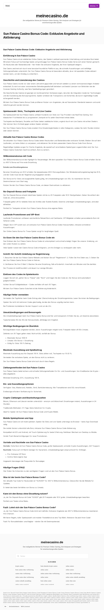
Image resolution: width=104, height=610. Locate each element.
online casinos (70, 566)
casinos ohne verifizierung (22, 573)
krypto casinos (19, 566)
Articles (93, 6)
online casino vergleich (22, 584)
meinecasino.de (52, 15)
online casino (44, 570)
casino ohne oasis (71, 581)
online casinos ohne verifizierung (50, 573)
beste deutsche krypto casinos (49, 566)
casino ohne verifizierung (73, 573)
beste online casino (46, 581)
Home (8, 6)
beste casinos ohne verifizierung (24, 570)
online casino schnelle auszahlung (75, 577)
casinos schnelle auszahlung (23, 581)
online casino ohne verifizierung (24, 577)
